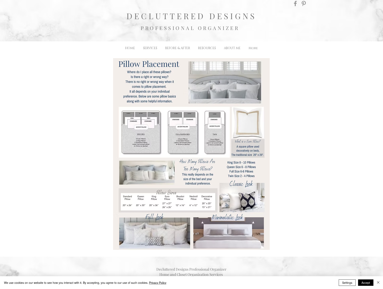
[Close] (378, 282)
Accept (365, 283)
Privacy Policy (157, 283)
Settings (347, 283)
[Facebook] (295, 3)
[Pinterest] (303, 3)
